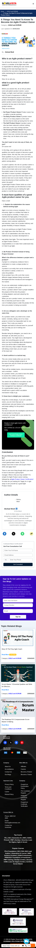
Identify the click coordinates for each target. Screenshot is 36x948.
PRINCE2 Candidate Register (24, 797)
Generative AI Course (19, 853)
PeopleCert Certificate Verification (24, 804)
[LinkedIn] (16, 509)
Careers (23, 769)
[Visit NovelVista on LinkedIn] (5, 742)
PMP (12, 840)
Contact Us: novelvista (8, 826)
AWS (24, 838)
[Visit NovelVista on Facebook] (16, 742)
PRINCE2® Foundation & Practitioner (17, 857)
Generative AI (16, 838)
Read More (5, 654)
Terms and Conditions (8, 788)
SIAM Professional (24, 855)
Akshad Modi (9, 52)
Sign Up (18, 616)
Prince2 (6, 840)
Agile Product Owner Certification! (22, 479)
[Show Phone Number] (26, 945)
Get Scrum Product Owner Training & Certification (15, 435)
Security (24, 840)
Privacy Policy (9, 784)
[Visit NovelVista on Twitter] (10, 742)
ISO (9, 838)
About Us (8, 766)
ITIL (5, 838)
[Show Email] (23, 945)
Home (2, 11)
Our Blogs (8, 774)
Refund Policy (9, 794)
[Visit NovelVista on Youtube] (22, 742)
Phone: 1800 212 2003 (10, 817)
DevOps (17, 840)
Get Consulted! (18, 564)
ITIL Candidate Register (25, 792)
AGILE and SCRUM (12, 11)
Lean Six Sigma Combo (17, 862)
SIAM (29, 838)
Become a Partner (26, 772)
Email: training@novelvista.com (11, 821)
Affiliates (23, 766)
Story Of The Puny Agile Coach (12, 649)
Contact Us (8, 772)
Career (7, 791)
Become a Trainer (26, 774)
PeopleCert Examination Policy (25, 786)
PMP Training (8, 860)
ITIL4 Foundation (10, 851)
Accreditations (9, 769)
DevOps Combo (19, 860)
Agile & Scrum (22, 842)
